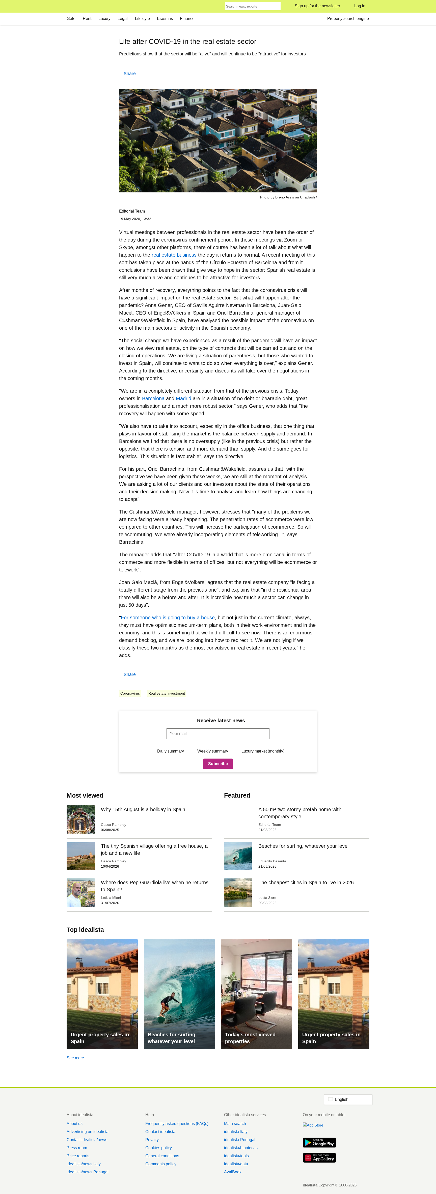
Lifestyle (142, 18)
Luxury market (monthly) (262, 751)
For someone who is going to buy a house (168, 617)
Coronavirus (130, 693)
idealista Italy (236, 1132)
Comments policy (160, 1164)
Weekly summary (212, 751)
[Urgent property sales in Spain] (102, 994)
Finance (187, 18)
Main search (235, 1123)
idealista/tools (236, 1156)
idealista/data (236, 1164)
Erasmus (165, 18)
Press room (77, 1148)
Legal (123, 18)
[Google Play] (319, 1143)
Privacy (152, 1140)
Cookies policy (158, 1148)
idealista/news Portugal (87, 1172)
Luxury (104, 18)
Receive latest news (221, 720)
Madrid (183, 398)
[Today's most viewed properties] (256, 994)
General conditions (162, 1156)
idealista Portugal (239, 1140)
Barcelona (153, 398)
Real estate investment (166, 693)
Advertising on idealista (87, 1132)
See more (75, 1058)
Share (130, 73)
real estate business (174, 255)
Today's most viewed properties (250, 1038)
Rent (87, 18)
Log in (359, 6)
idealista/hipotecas (241, 1148)
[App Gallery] (319, 1158)
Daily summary (170, 751)
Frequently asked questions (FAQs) (176, 1123)
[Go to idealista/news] (73, 6)
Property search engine (348, 18)
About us (75, 1123)
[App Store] (319, 1128)
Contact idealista (160, 1132)
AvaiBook (232, 1172)
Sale (71, 18)
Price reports (78, 1156)
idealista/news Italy (84, 1164)
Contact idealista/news (87, 1140)
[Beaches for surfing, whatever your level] (179, 994)
